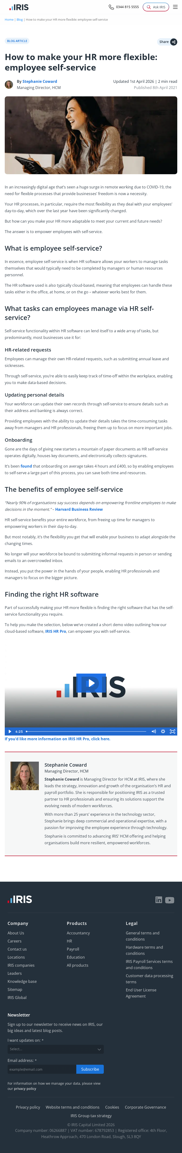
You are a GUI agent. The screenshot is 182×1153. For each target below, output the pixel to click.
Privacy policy (28, 1107)
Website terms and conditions (73, 1107)
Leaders (15, 973)
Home (9, 19)
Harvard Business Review (79, 509)
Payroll (73, 949)
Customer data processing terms (149, 978)
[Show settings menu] (163, 731)
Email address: (22, 1060)
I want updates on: (26, 1040)
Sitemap (15, 989)
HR (69, 941)
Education (76, 957)
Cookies (112, 1107)
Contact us (17, 949)
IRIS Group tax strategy (91, 1115)
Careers (15, 941)
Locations (16, 957)
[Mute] (153, 731)
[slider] (86, 731)
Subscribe (90, 1069)
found (26, 466)
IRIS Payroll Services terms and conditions (149, 964)
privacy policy (25, 1089)
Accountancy (78, 933)
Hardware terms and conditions (144, 950)
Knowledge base (22, 981)
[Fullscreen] (172, 731)
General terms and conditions (142, 936)
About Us (16, 933)
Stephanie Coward (40, 81)
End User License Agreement (141, 993)
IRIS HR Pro (55, 631)
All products (77, 965)
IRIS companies (21, 965)
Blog (20, 19)
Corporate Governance (145, 1107)
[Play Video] (9, 731)
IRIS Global (17, 997)
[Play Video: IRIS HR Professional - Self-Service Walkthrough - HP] (91, 683)
